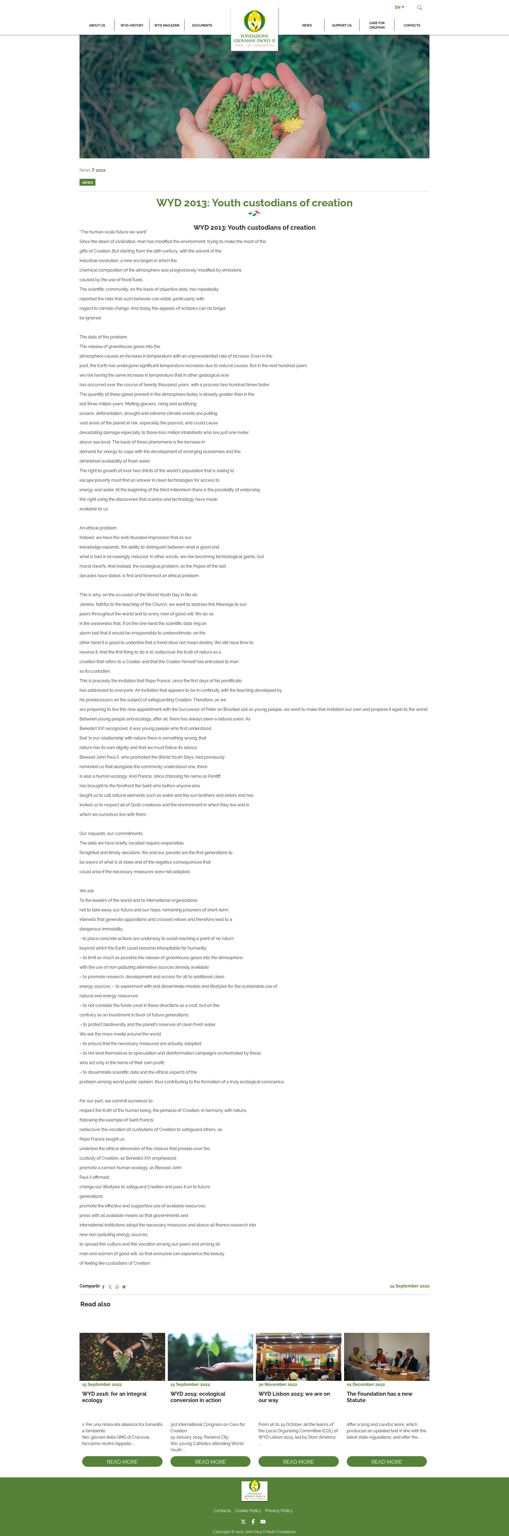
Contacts (412, 25)
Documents (202, 25)
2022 (101, 170)
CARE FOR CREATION (377, 24)
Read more (122, 1461)
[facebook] (255, 1520)
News (307, 25)
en (397, 7)
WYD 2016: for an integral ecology (115, 1396)
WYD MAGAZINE (166, 25)
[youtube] (264, 1520)
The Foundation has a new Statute (380, 1396)
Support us (342, 25)
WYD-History (132, 25)
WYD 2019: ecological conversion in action (198, 1396)
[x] (245, 1520)
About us (97, 25)
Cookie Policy (248, 1510)
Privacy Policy (279, 1510)
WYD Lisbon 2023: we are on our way (294, 1396)
